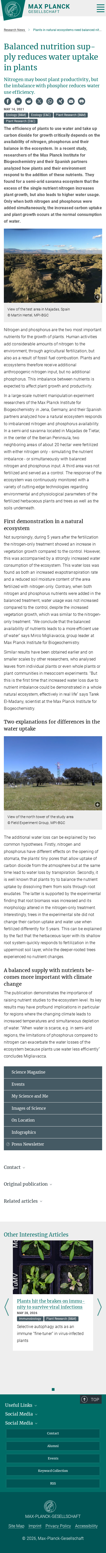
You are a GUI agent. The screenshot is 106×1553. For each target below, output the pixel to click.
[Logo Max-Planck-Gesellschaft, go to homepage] (46, 10)
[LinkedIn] (18, 101)
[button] (97, 297)
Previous (7, 1307)
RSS (53, 1483)
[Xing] (60, 101)
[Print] (81, 101)
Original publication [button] (26, 1184)
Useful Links (19, 1405)
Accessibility (86, 1526)
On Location (23, 1120)
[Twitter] (39, 101)
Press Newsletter (28, 1144)
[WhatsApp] (50, 101)
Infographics (24, 1132)
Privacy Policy (58, 1526)
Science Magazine (28, 1072)
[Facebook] (8, 101)
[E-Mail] (71, 101)
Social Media (19, 1414)
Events (18, 1084)
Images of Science (29, 1108)
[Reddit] (29, 101)
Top (95, 1399)
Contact (53, 1433)
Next (99, 1307)
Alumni (53, 1446)
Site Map (16, 1526)
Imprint (35, 1526)
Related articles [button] (21, 1201)
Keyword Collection (53, 1471)
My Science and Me (30, 1096)
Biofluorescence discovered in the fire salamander (49, 1304)
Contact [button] (13, 1167)
